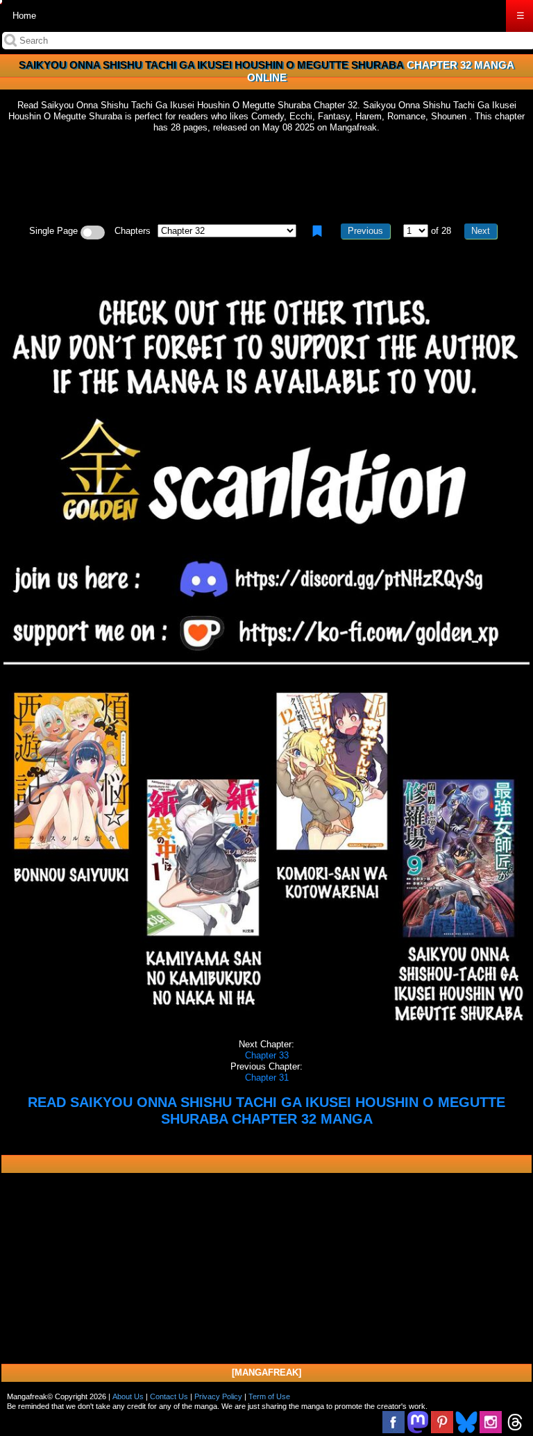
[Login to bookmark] (317, 231)
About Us (128, 1396)
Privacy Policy (218, 1396)
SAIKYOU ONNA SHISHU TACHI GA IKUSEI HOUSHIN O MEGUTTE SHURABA (211, 65)
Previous (365, 231)
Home (24, 15)
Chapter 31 (267, 1077)
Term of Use (269, 1396)
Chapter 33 (267, 1055)
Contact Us (169, 1396)
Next (480, 231)
